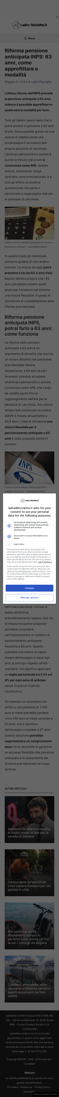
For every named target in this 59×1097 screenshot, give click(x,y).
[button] (29, 544)
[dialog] (29, 548)
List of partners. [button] (45, 562)
